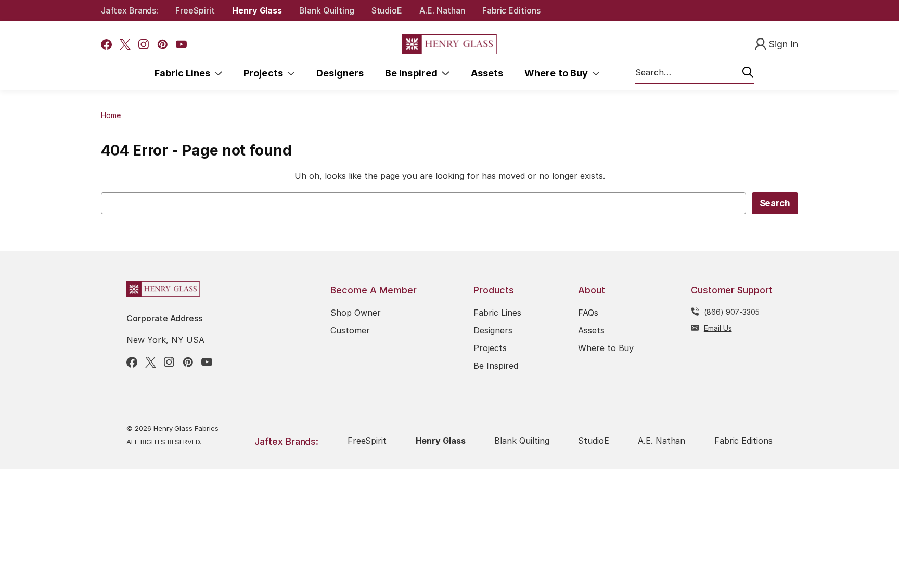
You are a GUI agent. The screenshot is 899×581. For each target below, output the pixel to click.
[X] (125, 44)
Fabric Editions (511, 10)
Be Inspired (413, 73)
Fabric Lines (185, 73)
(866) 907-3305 (732, 311)
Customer (350, 330)
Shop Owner (355, 312)
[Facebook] (106, 44)
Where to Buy (558, 73)
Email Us (718, 328)
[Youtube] (181, 44)
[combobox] (694, 73)
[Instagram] (143, 44)
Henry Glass (257, 10)
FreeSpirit (195, 10)
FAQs (588, 312)
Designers (340, 73)
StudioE (387, 10)
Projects (265, 73)
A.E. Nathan (442, 10)
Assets (487, 73)
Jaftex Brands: (129, 10)
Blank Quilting (326, 10)
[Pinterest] (162, 44)
